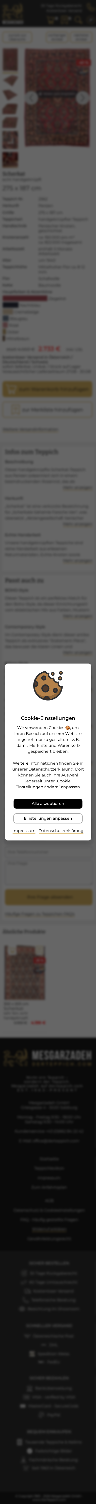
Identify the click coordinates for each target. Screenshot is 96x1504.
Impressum (24, 830)
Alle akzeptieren (48, 803)
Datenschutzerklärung (61, 830)
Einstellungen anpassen (48, 818)
